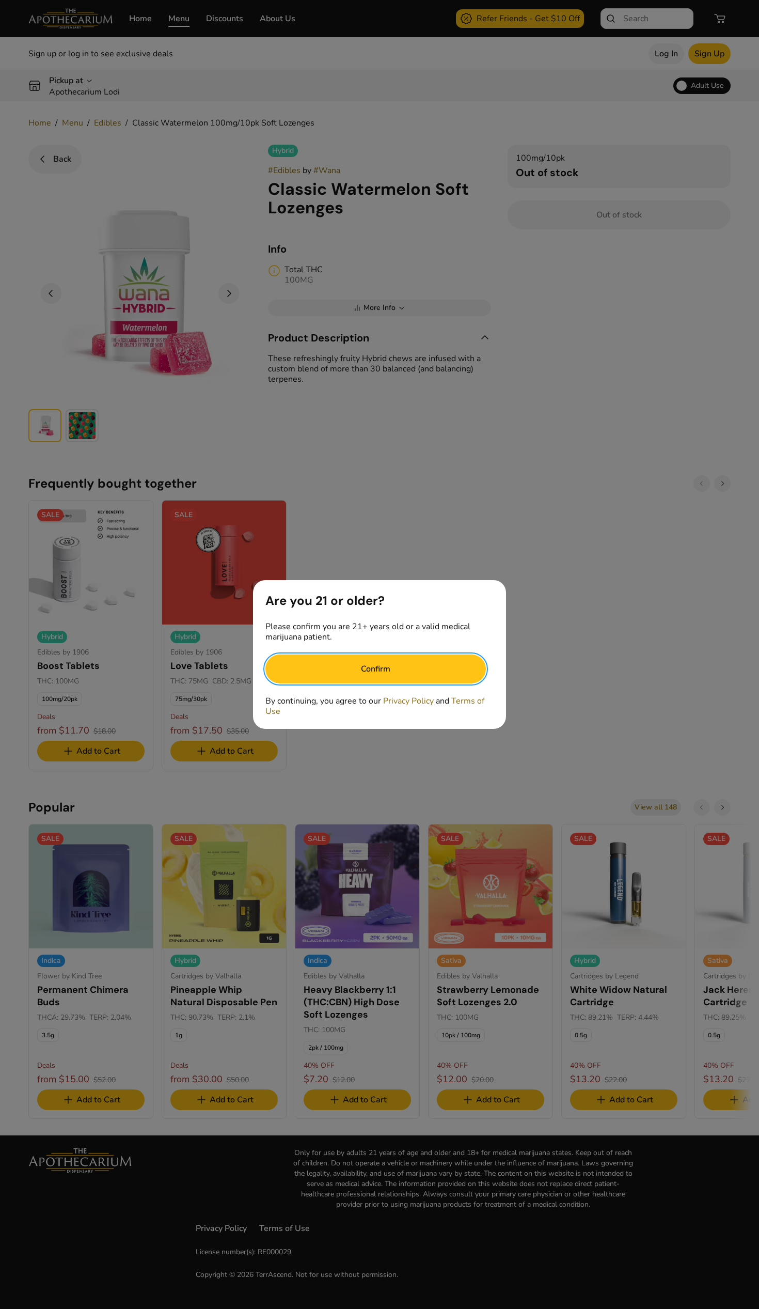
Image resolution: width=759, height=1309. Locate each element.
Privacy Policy (408, 701)
